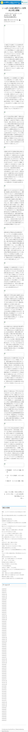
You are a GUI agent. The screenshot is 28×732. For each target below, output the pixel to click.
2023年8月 (4, 644)
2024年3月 (4, 632)
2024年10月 (4, 619)
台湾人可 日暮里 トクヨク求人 (9, 567)
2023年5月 (4, 650)
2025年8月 (4, 601)
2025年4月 (4, 608)
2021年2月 (4, 698)
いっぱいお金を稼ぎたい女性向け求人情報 (14, 9)
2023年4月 (4, 652)
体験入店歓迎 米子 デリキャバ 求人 (9, 544)
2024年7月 (4, 625)
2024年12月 (4, 616)
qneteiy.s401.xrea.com (9, 21)
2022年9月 (4, 664)
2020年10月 (4, 706)
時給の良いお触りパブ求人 (7, 576)
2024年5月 (4, 628)
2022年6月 (4, 670)
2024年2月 (4, 634)
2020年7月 (4, 711)
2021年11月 (4, 682)
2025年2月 (4, 612)
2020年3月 (4, 718)
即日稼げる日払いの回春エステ (8, 562)
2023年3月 (4, 653)
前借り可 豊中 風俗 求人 (7, 519)
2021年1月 (4, 700)
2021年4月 (4, 695)
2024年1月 (4, 635)
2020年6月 (4, 713)
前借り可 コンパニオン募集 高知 (15, 481)
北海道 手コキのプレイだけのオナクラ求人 (11, 546)
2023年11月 (4, 639)
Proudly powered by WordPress (8, 729)
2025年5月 (4, 607)
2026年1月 (4, 592)
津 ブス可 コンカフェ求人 (8, 560)
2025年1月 (4, 614)
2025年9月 (4, 599)
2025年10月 (4, 598)
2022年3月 (4, 675)
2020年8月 (4, 709)
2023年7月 (4, 646)
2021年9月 (4, 686)
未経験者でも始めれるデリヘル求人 (9, 520)
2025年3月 (4, 610)
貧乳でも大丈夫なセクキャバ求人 (9, 556)
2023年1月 (4, 657)
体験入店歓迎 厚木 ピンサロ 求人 (9, 547)
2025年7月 (4, 603)
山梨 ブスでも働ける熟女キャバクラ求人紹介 (12, 558)
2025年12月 (4, 594)
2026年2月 (4, 590)
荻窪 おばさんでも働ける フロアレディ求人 (12, 535)
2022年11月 (4, 661)
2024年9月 (4, 621)
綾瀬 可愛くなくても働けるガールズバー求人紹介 (13, 574)
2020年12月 (4, 702)
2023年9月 (4, 643)
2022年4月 (4, 673)
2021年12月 (4, 680)
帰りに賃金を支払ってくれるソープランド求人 (12, 537)
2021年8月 (4, 688)
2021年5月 (4, 693)
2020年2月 (4, 720)
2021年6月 (4, 691)
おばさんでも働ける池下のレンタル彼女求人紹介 (12, 578)
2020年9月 (4, 707)
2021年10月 (4, 684)
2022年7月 (4, 668)
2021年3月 (4, 697)
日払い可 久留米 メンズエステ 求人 (9, 564)
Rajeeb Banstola (5, 731)
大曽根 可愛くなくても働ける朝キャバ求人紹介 (12, 529)
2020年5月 (4, 715)
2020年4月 (4, 716)
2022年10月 (4, 662)
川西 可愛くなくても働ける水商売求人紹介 (11, 573)
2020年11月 (4, 704)
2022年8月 (4, 666)
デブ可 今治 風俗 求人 (6, 565)
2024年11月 (4, 617)
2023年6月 (4, 648)
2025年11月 (4, 596)
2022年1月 (4, 679)
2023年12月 (4, 637)
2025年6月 (4, 605)
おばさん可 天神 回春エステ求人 (9, 542)
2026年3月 (4, 589)
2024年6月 (4, 626)
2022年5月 (4, 671)
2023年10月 (4, 641)
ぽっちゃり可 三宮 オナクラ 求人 (9, 531)
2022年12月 (4, 659)
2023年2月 (4, 655)
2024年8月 (4, 623)
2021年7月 (4, 689)
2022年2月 (4, 677)
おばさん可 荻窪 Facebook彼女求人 (10, 16)
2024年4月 (4, 630)
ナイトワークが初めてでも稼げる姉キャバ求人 (12, 533)
